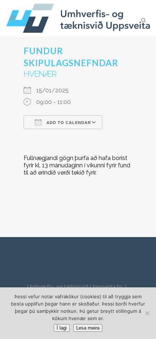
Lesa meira (87, 328)
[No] (147, 313)
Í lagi (62, 328)
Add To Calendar (68, 122)
